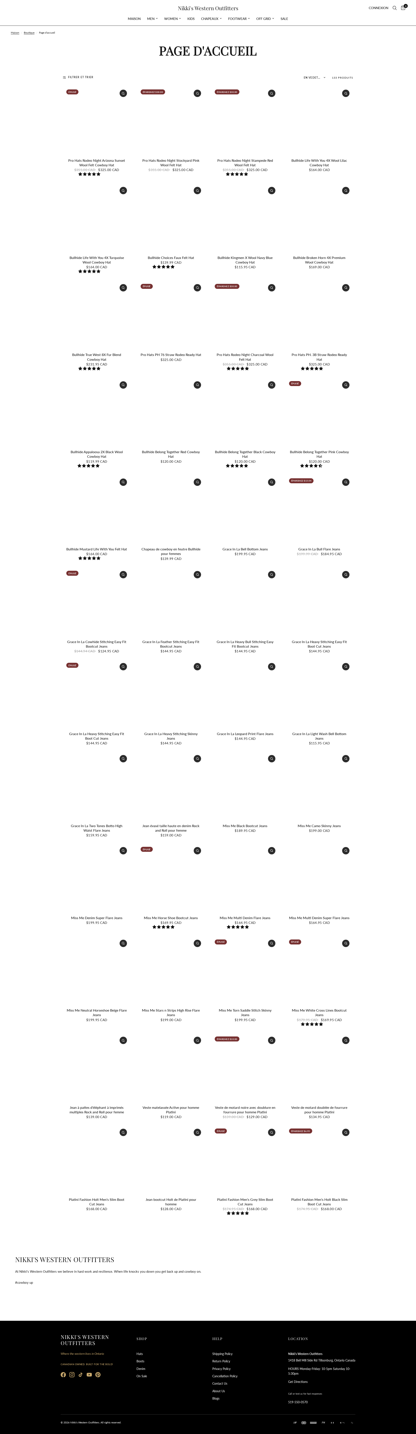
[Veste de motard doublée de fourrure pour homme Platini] (319, 1067)
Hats (139, 1354)
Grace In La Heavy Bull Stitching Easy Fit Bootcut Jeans (245, 644)
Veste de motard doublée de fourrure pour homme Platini (319, 1109)
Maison (134, 19)
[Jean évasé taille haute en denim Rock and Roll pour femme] (171, 785)
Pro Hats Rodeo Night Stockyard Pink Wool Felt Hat (170, 162)
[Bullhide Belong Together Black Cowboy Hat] (245, 411)
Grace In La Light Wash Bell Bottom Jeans (319, 736)
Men (150, 19)
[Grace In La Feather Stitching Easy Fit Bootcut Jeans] (171, 601)
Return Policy (221, 1361)
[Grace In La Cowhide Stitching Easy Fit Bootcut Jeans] (97, 601)
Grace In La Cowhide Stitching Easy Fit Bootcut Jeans (96, 644)
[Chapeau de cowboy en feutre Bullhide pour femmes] (171, 509)
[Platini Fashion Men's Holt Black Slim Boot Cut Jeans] (319, 1159)
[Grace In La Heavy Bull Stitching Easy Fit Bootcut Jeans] (245, 601)
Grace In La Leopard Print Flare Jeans (245, 734)
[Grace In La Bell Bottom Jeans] (245, 509)
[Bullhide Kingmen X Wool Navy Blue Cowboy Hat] (245, 217)
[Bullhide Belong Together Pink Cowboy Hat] (319, 411)
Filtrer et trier (80, 77)
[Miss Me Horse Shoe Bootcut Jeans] (171, 877)
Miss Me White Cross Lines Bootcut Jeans (319, 1012)
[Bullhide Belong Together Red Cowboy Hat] (171, 411)
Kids (191, 19)
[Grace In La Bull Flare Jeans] (319, 509)
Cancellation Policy (224, 1376)
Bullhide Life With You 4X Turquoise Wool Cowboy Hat (97, 259)
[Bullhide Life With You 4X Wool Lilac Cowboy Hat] (319, 120)
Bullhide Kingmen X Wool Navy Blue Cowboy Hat (245, 259)
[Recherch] (394, 8)
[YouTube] (89, 1374)
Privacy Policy (221, 1369)
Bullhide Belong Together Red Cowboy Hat (171, 454)
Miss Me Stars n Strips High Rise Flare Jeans (171, 1012)
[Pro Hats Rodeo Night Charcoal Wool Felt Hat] (245, 314)
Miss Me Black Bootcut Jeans (245, 826)
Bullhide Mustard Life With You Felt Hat (96, 549)
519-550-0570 (298, 1402)
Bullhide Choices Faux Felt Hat (171, 257)
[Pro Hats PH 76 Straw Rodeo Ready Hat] (171, 314)
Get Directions (298, 1382)
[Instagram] (72, 1374)
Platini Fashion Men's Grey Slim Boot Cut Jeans (245, 1201)
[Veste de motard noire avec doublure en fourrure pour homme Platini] (245, 1067)
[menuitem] (134, 18)
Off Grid (263, 19)
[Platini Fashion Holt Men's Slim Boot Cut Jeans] (97, 1159)
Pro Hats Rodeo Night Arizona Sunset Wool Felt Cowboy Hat (96, 162)
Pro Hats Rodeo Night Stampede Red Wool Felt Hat (245, 162)
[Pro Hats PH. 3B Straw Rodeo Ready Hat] (319, 314)
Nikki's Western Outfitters (208, 8)
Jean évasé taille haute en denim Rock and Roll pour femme (170, 828)
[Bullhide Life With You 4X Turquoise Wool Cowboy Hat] (97, 217)
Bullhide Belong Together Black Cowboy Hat (245, 454)
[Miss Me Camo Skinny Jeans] (319, 785)
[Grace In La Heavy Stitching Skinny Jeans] (171, 693)
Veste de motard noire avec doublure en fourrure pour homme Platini (245, 1109)
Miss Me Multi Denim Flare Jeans (245, 918)
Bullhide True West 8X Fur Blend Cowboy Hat (96, 356)
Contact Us (219, 1383)
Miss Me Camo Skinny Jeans (319, 826)
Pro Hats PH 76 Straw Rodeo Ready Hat (171, 354)
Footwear (237, 19)
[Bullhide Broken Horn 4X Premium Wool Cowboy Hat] (319, 217)
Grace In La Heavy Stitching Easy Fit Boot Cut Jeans (319, 644)
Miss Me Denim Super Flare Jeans (96, 918)
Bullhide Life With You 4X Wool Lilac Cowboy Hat (319, 162)
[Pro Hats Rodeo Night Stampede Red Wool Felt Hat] (245, 120)
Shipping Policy (222, 1354)
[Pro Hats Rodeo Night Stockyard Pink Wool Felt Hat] (171, 120)
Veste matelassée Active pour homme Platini (171, 1109)
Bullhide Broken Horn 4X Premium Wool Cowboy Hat (319, 259)
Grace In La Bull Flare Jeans (319, 549)
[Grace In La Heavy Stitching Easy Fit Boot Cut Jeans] (319, 601)
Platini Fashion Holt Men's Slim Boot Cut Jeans (96, 1201)
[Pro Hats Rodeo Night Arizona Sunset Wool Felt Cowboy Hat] (97, 120)
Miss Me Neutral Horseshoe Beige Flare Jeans (97, 1012)
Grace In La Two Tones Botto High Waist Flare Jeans (96, 828)
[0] (402, 8)
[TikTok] (80, 1374)
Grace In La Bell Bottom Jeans (245, 549)
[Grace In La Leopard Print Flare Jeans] (245, 693)
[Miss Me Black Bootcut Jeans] (245, 785)
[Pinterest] (98, 1374)
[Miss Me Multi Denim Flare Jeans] (245, 877)
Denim (140, 1369)
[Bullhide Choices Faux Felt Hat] (171, 217)
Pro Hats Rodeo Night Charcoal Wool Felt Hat (245, 356)
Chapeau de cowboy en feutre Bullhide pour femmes (170, 551)
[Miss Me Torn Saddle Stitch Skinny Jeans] (245, 970)
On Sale (141, 1376)
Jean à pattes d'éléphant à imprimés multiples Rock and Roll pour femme (97, 1109)
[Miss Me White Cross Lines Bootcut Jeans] (319, 970)
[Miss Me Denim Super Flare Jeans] (97, 877)
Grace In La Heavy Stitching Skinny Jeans (171, 736)
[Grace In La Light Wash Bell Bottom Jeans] (319, 693)
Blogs (215, 1398)
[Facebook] (63, 1374)
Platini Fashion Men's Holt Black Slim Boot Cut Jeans (319, 1201)
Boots (140, 1361)
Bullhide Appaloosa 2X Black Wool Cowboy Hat (97, 454)
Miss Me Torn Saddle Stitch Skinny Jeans (245, 1012)
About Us (218, 1391)
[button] (89, 174)
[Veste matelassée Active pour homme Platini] (171, 1067)
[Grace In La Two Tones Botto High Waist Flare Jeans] (97, 785)
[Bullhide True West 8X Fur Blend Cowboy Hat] (97, 314)
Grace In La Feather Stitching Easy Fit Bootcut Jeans (170, 644)
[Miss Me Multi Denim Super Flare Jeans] (319, 877)
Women (171, 19)
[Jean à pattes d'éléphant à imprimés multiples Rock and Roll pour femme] (97, 1067)
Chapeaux (209, 19)
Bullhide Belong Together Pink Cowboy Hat (319, 454)
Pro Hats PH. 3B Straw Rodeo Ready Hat (319, 356)
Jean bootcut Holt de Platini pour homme (171, 1201)
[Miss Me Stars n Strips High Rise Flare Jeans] (171, 970)
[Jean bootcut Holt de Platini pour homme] (171, 1159)
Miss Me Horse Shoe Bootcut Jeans (171, 918)
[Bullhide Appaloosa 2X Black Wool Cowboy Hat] (97, 411)
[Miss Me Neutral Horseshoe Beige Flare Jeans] (97, 970)
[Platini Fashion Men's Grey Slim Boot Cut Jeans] (245, 1159)
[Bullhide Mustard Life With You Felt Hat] (97, 509)
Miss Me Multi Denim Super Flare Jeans (319, 918)
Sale (284, 19)
